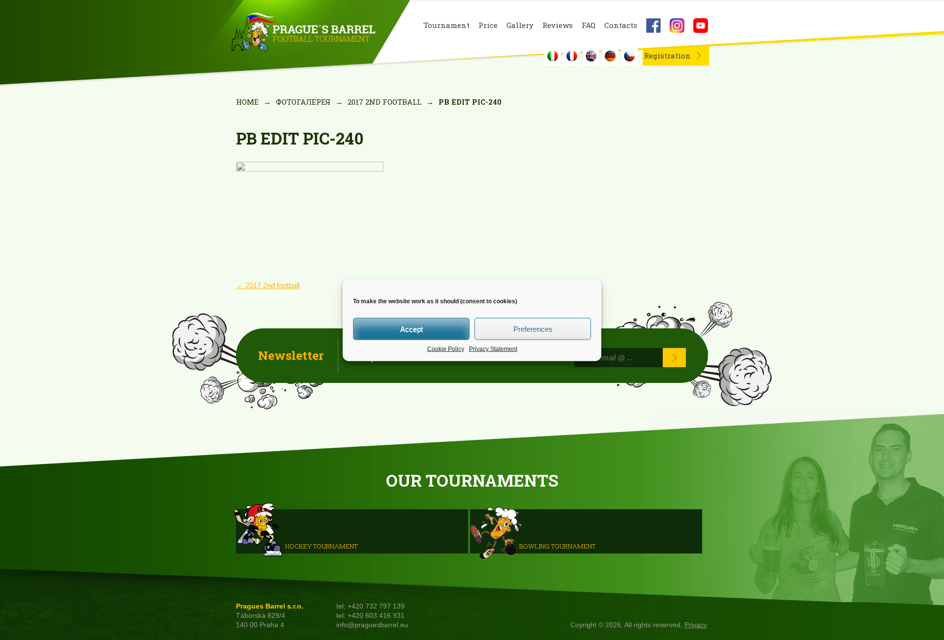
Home (247, 102)
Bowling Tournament (557, 545)
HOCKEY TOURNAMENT (321, 545)
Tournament (446, 25)
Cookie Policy (445, 349)
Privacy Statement (493, 349)
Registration (667, 55)
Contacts (620, 25)
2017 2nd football (384, 102)
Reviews (557, 25)
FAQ (588, 25)
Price (488, 25)
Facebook (653, 25)
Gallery (519, 25)
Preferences (533, 328)
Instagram (677, 25)
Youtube (700, 25)
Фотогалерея (303, 102)
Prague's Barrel (303, 33)
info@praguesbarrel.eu (372, 625)
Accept (411, 328)
